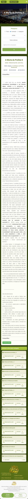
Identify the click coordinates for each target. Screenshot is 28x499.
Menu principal (13, 1)
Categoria (21, 31)
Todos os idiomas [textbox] (13, 40)
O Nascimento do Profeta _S (10, 352)
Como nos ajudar (19, 478)
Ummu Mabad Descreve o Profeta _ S (12, 399)
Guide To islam (18, 475)
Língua (3, 1)
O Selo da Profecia (8, 437)
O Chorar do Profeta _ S (9, 361)
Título (7, 31)
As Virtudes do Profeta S (9, 446)
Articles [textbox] (13, 35)
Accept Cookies (8, 495)
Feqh (16, 473)
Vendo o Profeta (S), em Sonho (11, 380)
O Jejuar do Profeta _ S (9, 390)
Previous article (6, 342)
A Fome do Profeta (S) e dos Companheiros (13, 456)
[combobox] (14, 35)
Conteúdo (13, 31)
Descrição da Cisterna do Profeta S (12, 371)
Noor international (6, 478)
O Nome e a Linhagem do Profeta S (12, 418)
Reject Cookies (20, 495)
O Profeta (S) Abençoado (9, 427)
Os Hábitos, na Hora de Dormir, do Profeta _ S (14, 409)
